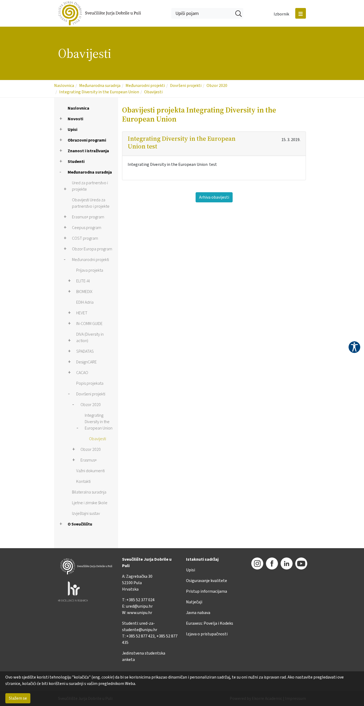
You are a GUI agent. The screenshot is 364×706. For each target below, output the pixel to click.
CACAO (82, 373)
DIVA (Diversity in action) (90, 337)
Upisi (72, 130)
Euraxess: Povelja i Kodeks (209, 623)
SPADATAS (85, 351)
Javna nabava (198, 613)
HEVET (81, 313)
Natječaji (194, 602)
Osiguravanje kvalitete (206, 581)
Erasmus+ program (88, 217)
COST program (85, 238)
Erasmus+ (88, 460)
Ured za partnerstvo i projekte (90, 186)
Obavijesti (153, 92)
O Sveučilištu (80, 524)
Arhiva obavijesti (214, 197)
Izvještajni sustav (86, 513)
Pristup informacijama (206, 591)
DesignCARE (86, 362)
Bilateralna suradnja (89, 492)
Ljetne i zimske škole (89, 503)
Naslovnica (64, 86)
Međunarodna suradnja (99, 86)
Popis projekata (89, 383)
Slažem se (18, 698)
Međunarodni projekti (145, 86)
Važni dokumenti (90, 471)
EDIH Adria (85, 302)
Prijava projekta (89, 270)
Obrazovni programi (87, 140)
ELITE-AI (83, 281)
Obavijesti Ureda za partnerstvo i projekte (91, 203)
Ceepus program (86, 228)
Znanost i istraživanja (88, 151)
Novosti (75, 119)
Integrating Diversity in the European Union (99, 92)
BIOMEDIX (84, 292)
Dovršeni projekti (185, 86)
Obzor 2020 (217, 86)
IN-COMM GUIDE (89, 324)
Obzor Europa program (92, 249)
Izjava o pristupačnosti (207, 634)
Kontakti (83, 481)
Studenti (76, 162)
